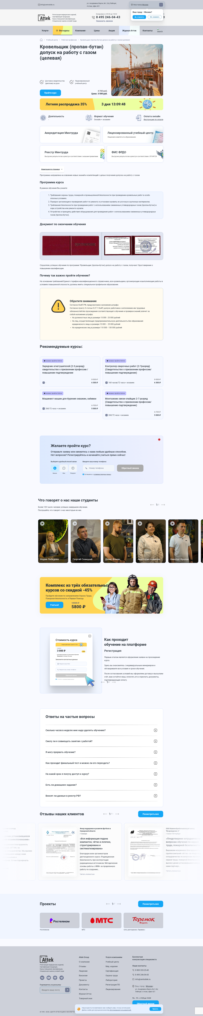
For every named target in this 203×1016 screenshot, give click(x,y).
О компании (84, 962)
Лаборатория (111, 980)
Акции (112, 30)
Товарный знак (85, 998)
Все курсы (63, 30)
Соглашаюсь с (97, 474)
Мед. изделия (112, 966)
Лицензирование (113, 989)
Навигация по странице (50, 169)
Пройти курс (50, 93)
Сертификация (112, 971)
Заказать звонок (104, 21)
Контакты (148, 30)
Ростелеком (44, 930)
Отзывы (82, 966)
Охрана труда (112, 975)
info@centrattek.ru (47, 5)
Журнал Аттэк (129, 30)
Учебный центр (112, 962)
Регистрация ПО (113, 985)
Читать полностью (87, 874)
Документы (84, 985)
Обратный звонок (130, 468)
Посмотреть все (151, 814)
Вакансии (83, 975)
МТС (83, 930)
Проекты (83, 980)
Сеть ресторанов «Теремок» (134, 930)
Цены (97, 30)
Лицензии (83, 971)
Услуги (45, 30)
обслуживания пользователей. (120, 1010)
